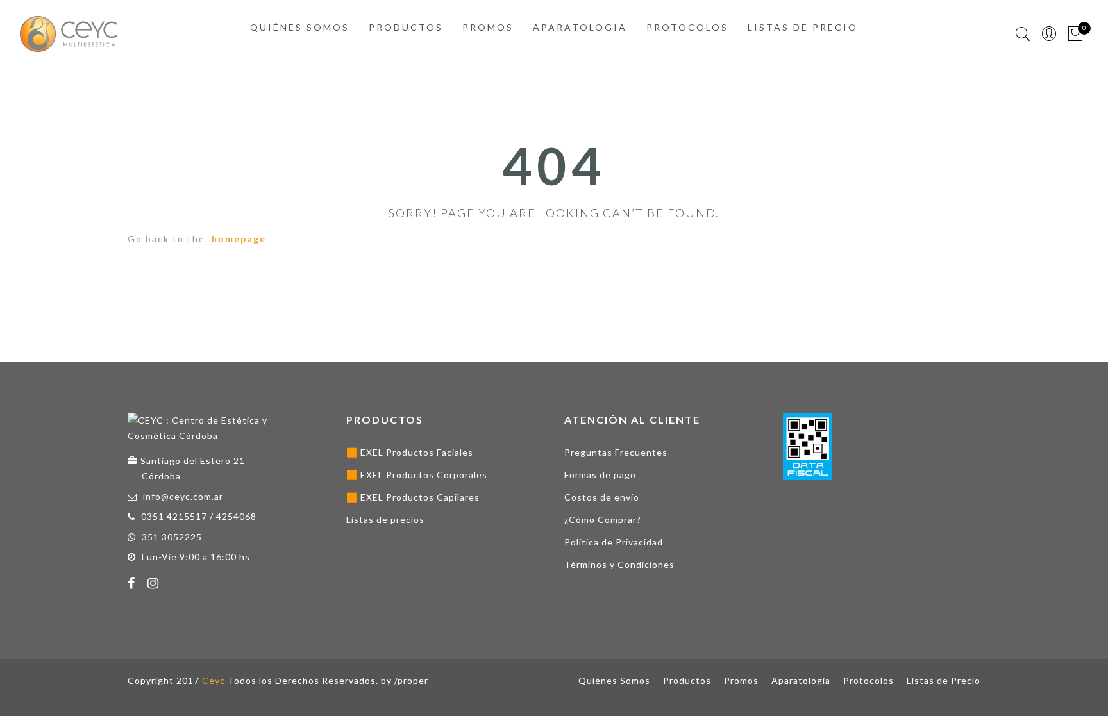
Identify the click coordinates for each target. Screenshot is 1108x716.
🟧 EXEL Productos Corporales (416, 474)
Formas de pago (600, 474)
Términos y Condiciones (619, 564)
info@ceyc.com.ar (183, 496)
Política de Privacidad (613, 542)
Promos (488, 27)
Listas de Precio (803, 27)
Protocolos (687, 27)
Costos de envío (601, 497)
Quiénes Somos (299, 27)
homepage (239, 238)
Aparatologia (580, 27)
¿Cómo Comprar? (602, 519)
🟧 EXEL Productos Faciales (409, 452)
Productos (406, 27)
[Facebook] (133, 584)
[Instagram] (154, 584)
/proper (411, 680)
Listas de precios (385, 519)
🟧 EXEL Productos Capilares (413, 497)
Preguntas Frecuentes (615, 452)
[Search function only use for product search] (1023, 34)
